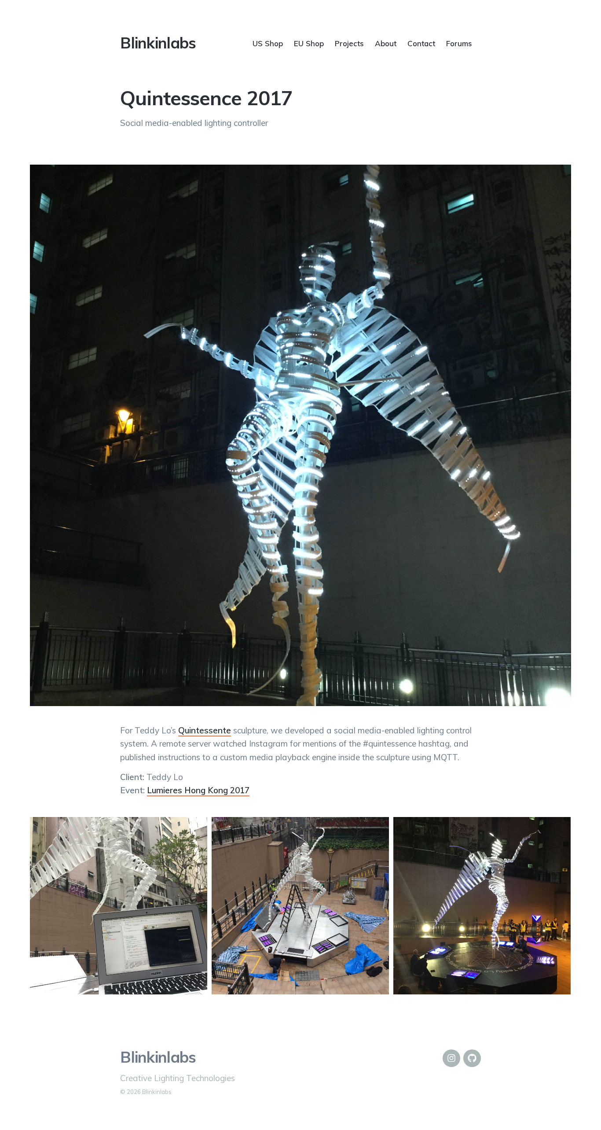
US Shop (268, 43)
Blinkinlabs (158, 42)
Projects (349, 43)
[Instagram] (451, 1058)
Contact (421, 43)
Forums (459, 43)
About (385, 43)
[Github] (472, 1058)
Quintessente (204, 730)
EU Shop (309, 43)
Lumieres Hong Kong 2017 (198, 790)
